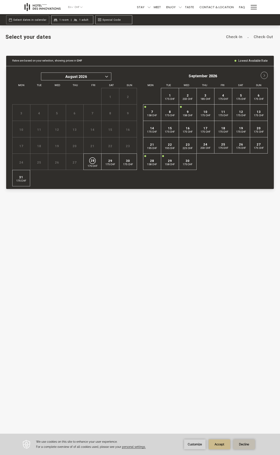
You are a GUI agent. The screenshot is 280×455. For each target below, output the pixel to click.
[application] (140, 444)
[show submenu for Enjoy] (180, 7)
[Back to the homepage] (42, 7)
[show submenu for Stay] (149, 7)
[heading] (94, 38)
